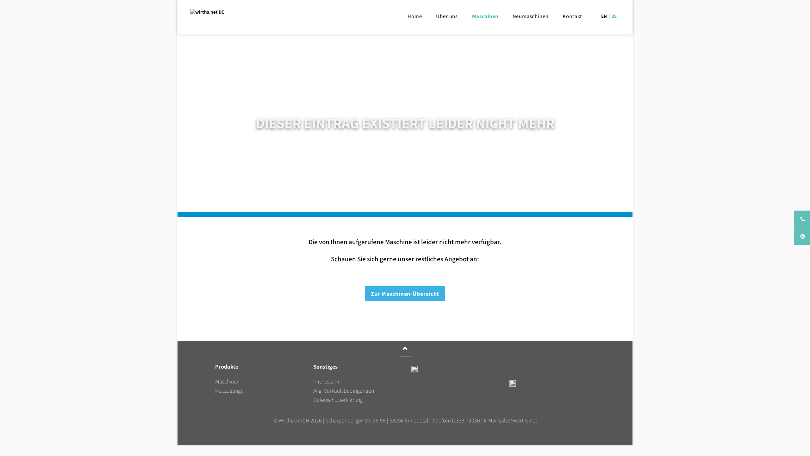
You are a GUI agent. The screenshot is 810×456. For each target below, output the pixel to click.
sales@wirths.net (518, 420)
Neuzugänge (229, 390)
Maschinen (227, 381)
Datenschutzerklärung (338, 399)
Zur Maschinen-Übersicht (405, 293)
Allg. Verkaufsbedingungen (343, 390)
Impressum (326, 381)
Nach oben (405, 349)
